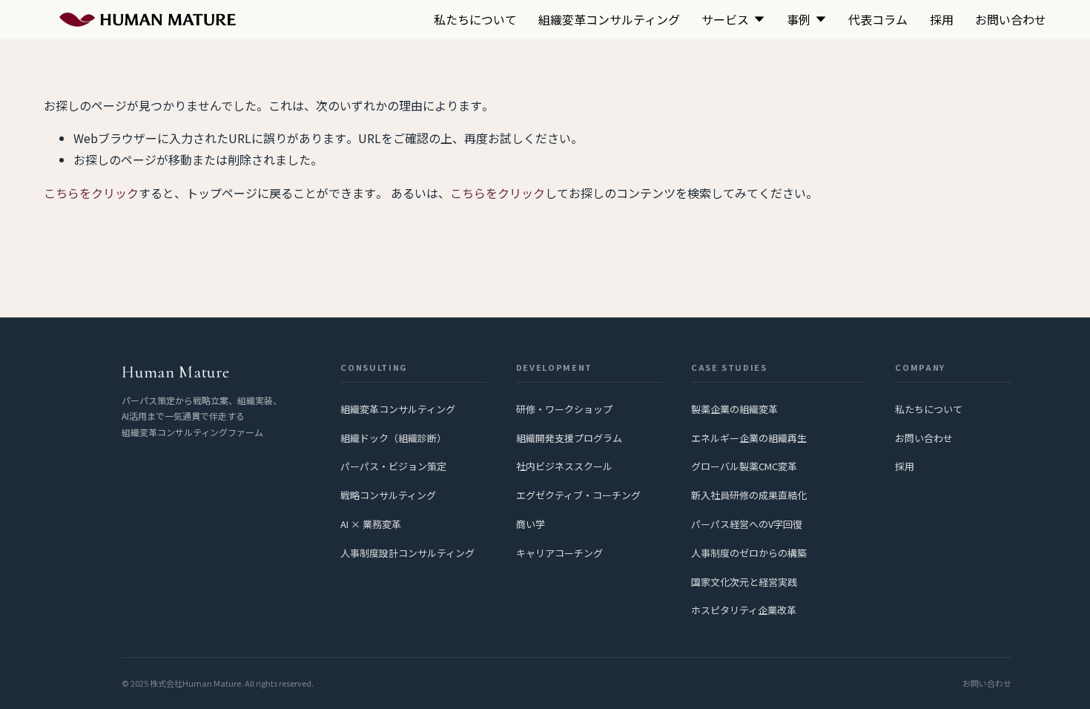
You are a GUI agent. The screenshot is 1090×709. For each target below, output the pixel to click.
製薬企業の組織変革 (734, 409)
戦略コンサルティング (388, 495)
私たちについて (475, 19)
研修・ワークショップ (564, 409)
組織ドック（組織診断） (393, 438)
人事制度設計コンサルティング (407, 553)
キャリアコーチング (559, 553)
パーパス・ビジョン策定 (393, 466)
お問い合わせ (1010, 19)
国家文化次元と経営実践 (744, 582)
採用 (942, 19)
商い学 (530, 524)
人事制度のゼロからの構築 (749, 553)
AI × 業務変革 (370, 524)
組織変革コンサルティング (609, 19)
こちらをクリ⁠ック (91, 193)
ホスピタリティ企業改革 (743, 610)
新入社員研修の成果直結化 (749, 495)
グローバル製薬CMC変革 (744, 466)
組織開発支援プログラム (569, 438)
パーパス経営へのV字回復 (746, 524)
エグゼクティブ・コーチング (578, 495)
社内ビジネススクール (564, 466)
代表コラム (878, 19)
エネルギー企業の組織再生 (749, 438)
